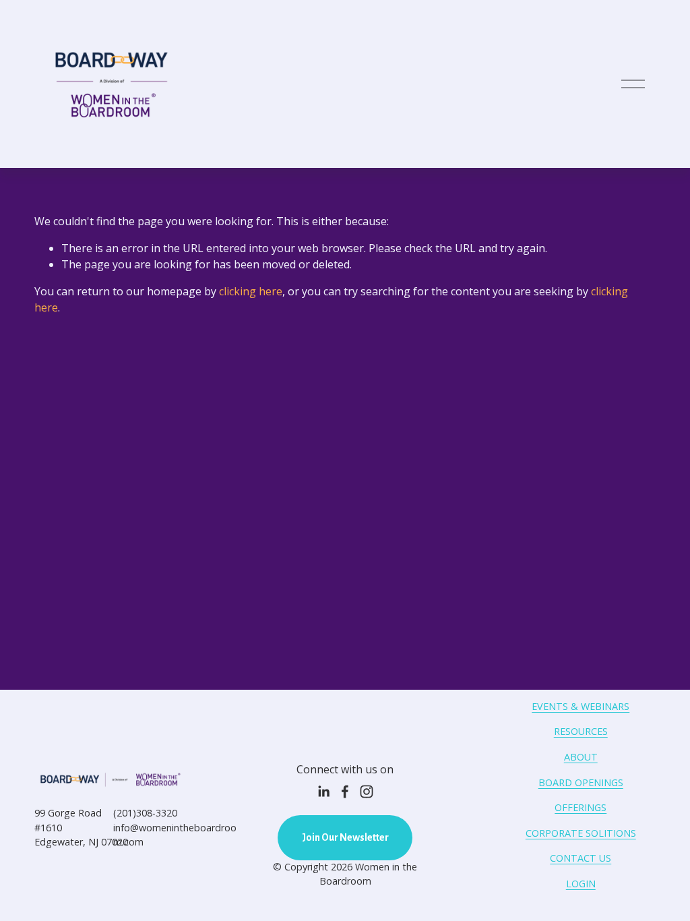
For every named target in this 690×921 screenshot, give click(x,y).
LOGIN (581, 883)
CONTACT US (580, 858)
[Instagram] (366, 791)
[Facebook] (345, 791)
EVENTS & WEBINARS (580, 706)
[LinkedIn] (323, 791)
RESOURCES (581, 731)
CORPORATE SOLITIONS (581, 833)
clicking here (250, 291)
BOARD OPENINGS (580, 782)
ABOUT (581, 756)
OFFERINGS (580, 807)
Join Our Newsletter (345, 837)
